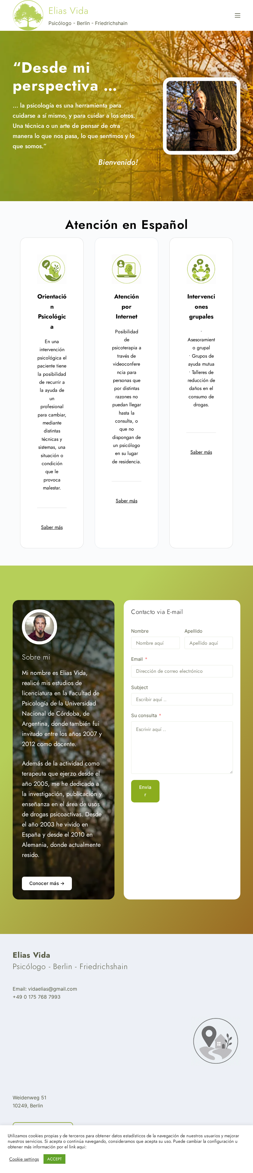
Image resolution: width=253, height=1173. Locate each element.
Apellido (193, 631)
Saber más (52, 527)
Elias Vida (68, 10)
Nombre (140, 631)
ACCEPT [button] (54, 1159)
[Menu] (237, 15)
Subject (139, 687)
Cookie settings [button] (24, 1159)
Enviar (145, 791)
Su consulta (144, 715)
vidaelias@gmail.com (52, 989)
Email (137, 659)
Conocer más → (46, 883)
